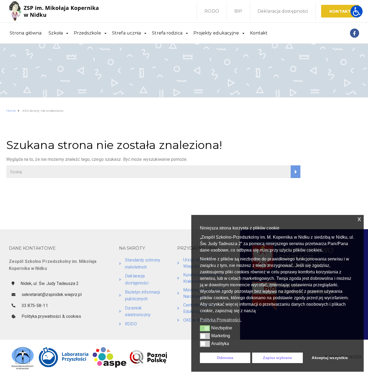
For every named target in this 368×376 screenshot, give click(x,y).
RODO (211, 11)
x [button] (359, 218)
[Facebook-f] (354, 33)
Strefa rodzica (167, 33)
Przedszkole (87, 33)
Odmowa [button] (225, 358)
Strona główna (25, 33)
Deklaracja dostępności (283, 11)
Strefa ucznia (126, 33)
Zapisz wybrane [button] (277, 358)
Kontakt (259, 33)
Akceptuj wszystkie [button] (330, 358)
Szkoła (55, 33)
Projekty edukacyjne (216, 33)
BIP (238, 11)
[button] (205, 328)
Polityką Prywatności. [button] (220, 320)
